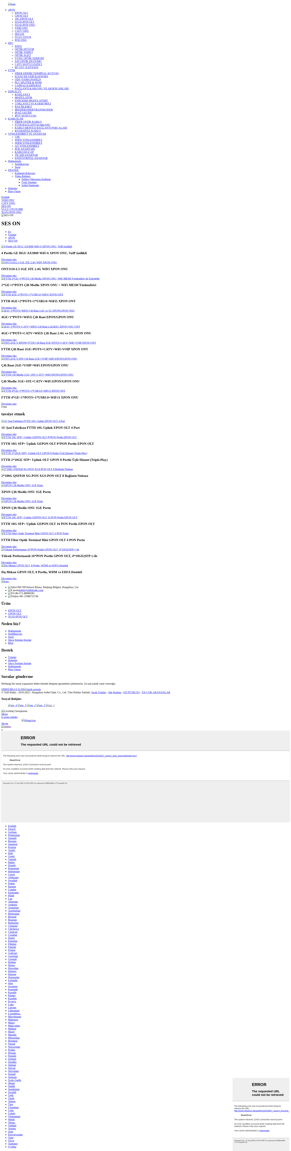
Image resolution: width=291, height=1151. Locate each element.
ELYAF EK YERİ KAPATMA (31, 76)
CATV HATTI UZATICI (28, 64)
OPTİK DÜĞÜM (24, 49)
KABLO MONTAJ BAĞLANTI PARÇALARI (41, 127)
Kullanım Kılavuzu (25, 173)
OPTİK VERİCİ (24, 52)
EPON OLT (21, 12)
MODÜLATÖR (23, 97)
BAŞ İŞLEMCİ (23, 106)
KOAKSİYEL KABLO (28, 130)
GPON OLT (21, 15)
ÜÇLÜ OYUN (23, 37)
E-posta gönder (9, 717)
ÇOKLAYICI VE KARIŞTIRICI (33, 103)
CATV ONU (22, 31)
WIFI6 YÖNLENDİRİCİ (28, 143)
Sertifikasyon (22, 164)
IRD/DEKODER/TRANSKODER (34, 109)
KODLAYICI (22, 94)
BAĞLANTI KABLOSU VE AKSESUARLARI (42, 88)
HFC (10, 43)
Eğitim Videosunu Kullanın (36, 179)
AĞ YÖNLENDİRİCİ (27, 146)
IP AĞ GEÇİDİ (23, 112)
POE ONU (21, 40)
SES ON (19, 34)
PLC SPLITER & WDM (28, 82)
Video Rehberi (22, 176)
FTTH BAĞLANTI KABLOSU (32, 124)
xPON (11, 9)
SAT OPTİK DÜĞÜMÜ (28, 61)
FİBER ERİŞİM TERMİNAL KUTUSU (37, 73)
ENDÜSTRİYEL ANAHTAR (31, 158)
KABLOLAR (15, 118)
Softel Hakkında (30, 185)
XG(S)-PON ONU (25, 25)
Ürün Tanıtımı (29, 182)
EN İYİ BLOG (131, 692)
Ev (9, 231)
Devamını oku (9, 259)
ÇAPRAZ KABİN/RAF (28, 85)
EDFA (18, 46)
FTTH (11, 70)
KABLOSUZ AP (24, 152)
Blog (10, 643)
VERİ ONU (21, 28)
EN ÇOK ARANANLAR (156, 692)
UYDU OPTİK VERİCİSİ (29, 58)
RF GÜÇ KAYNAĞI (26, 67)
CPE (17, 136)
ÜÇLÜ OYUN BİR (12, 209)
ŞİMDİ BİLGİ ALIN (12, 689)
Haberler (12, 188)
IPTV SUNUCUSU (26, 115)
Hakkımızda (14, 161)
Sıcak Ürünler (98, 692)
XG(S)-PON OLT (24, 22)
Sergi (17, 167)
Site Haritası (114, 692)
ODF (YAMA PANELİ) (28, 79)
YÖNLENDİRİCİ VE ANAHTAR (27, 133)
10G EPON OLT (24, 18)
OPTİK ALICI (23, 55)
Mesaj (4, 714)
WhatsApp (30, 720)
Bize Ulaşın (14, 191)
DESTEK (13, 170)
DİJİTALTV (15, 91)
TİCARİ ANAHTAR (26, 155)
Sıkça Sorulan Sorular (19, 640)
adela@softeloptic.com (31, 590)
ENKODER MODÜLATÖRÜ (31, 100)
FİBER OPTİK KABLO (28, 121)
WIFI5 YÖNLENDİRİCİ (28, 139)
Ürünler (12, 234)
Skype (4, 723)
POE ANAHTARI (25, 149)
